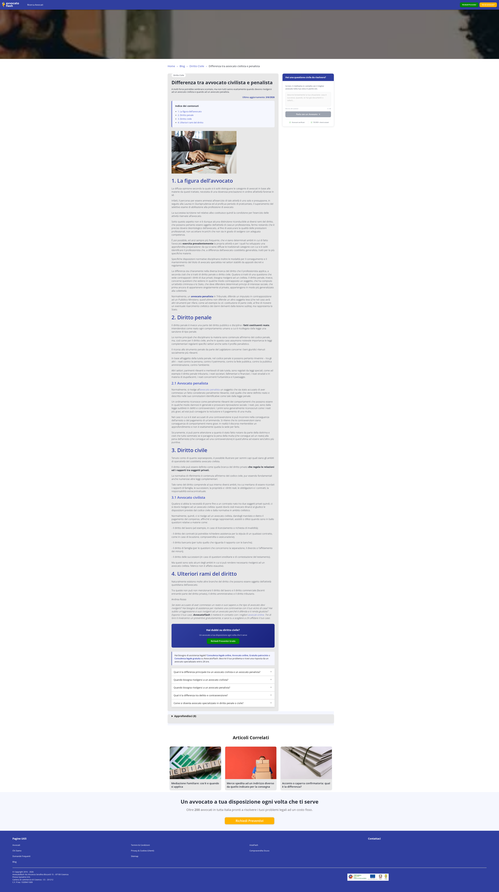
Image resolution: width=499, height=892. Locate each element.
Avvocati (16, 845)
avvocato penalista (202, 296)
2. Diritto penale (185, 115)
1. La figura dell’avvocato (190, 111)
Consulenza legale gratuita (188, 658)
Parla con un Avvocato (306, 114)
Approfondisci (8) (185, 716)
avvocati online (256, 614)
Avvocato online (240, 655)
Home (171, 66)
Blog (182, 66)
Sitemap (134, 856)
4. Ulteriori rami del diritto (190, 122)
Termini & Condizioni (140, 845)
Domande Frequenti (21, 856)
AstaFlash (254, 845)
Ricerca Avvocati (35, 4)
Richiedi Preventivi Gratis (223, 641)
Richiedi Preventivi (469, 5)
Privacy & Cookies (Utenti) (142, 850)
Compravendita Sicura (259, 850)
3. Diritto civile (185, 118)
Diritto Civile (196, 66)
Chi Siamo (16, 850)
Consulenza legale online (219, 655)
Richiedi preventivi (250, 821)
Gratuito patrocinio (258, 655)
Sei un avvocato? (488, 5)
